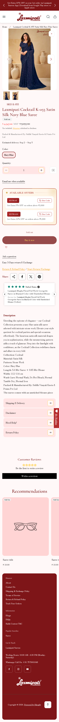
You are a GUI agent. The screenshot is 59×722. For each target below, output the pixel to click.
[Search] (48, 17)
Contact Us (10, 587)
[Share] (13, 276)
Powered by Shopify (32, 704)
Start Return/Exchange (38, 268)
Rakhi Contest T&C (14, 623)
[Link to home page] (29, 681)
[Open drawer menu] (4, 16)
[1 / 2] (6, 95)
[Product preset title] (25, 526)
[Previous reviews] (5, 294)
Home (4, 27)
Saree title (8, 559)
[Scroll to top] (47, 704)
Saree (8, 635)
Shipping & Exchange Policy (17, 591)
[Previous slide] (4, 5)
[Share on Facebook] (22, 276)
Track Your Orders (14, 603)
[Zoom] (51, 34)
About (8, 582)
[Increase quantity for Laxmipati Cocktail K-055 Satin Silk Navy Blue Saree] (41, 170)
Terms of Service (13, 595)
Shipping (16, 128)
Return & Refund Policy (13, 268)
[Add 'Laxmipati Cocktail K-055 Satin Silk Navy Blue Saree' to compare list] (53, 170)
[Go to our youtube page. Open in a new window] (27, 669)
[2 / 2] (15, 95)
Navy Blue (9, 154)
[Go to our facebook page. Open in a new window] (9, 669)
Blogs (8, 615)
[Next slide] (55, 5)
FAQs (8, 619)
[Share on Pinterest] (39, 276)
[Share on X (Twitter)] (30, 276)
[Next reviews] (54, 294)
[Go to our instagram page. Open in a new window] (18, 669)
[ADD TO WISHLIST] (6, 247)
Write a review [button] (29, 476)
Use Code (46, 200)
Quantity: (6, 162)
